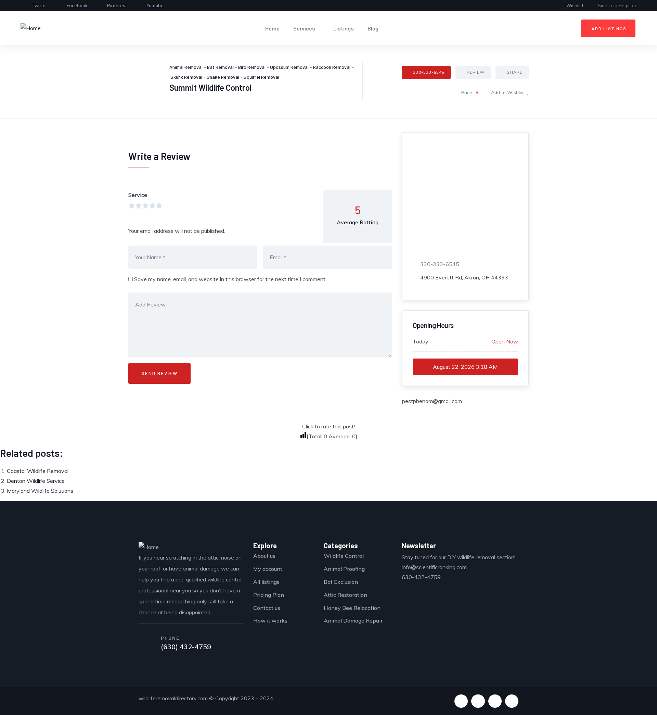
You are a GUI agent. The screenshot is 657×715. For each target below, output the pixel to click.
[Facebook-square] (478, 701)
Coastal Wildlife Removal (37, 470)
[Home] (31, 28)
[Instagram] (511, 701)
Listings (343, 28)
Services (304, 28)
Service (137, 194)
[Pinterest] (495, 701)
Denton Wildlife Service (36, 480)
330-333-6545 (429, 72)
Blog (373, 28)
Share (515, 72)
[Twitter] (461, 701)
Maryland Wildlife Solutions (40, 490)
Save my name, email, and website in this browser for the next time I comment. (230, 279)
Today (420, 341)
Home (272, 28)
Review (476, 72)
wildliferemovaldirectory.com (173, 698)
